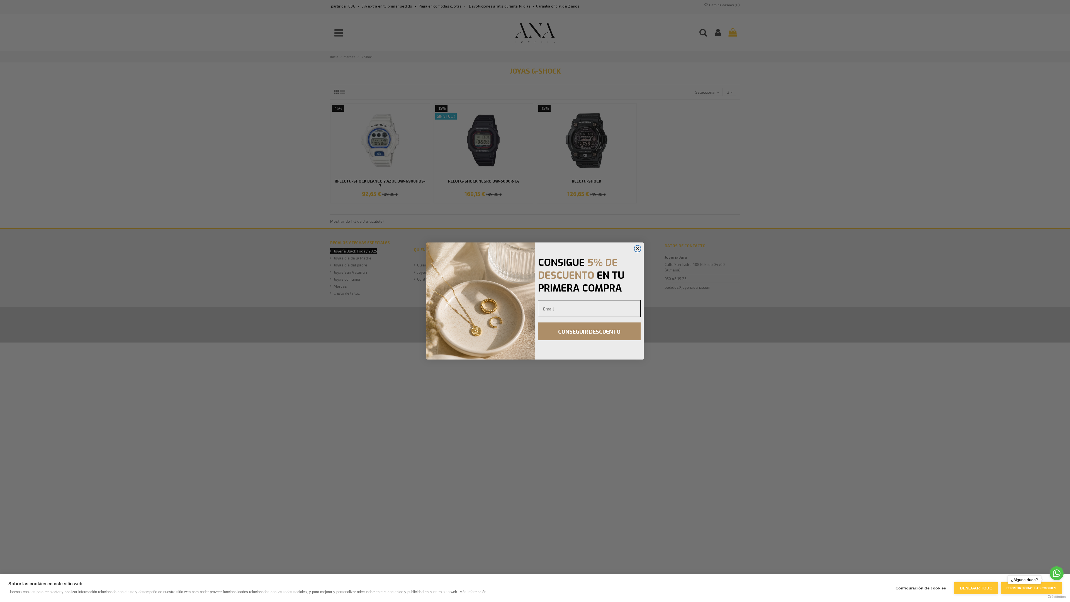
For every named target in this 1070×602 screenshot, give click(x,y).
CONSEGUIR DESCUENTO (589, 331)
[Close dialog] (637, 248)
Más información (472, 592)
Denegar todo (976, 588)
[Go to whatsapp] (1057, 573)
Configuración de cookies (921, 588)
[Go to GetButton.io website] (1057, 596)
